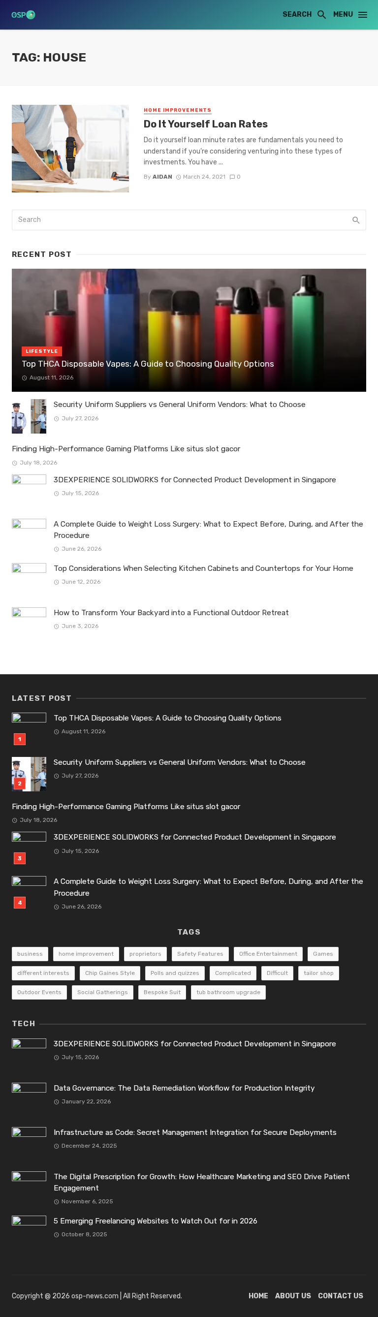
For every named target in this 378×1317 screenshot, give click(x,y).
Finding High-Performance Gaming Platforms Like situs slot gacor (126, 448)
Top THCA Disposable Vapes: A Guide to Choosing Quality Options (148, 364)
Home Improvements (178, 110)
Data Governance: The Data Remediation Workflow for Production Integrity (184, 1088)
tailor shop (319, 973)
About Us (293, 1296)
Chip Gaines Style (110, 973)
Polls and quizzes (175, 973)
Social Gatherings (102, 992)
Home (258, 1296)
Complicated (233, 973)
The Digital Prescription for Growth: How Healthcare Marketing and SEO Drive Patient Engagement (202, 1182)
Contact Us (340, 1296)
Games (323, 953)
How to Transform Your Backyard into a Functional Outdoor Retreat (171, 612)
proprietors (145, 953)
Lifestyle (42, 351)
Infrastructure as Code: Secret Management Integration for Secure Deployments (195, 1132)
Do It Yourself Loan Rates (206, 124)
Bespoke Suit (162, 992)
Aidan (162, 176)
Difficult (277, 973)
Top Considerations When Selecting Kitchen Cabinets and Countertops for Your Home (203, 568)
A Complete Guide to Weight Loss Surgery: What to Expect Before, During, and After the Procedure (208, 530)
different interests (43, 973)
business (30, 953)
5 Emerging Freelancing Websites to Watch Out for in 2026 (155, 1221)
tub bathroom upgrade (228, 992)
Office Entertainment (268, 953)
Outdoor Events (39, 992)
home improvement (86, 953)
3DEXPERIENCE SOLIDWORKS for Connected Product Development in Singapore (195, 479)
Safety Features (200, 953)
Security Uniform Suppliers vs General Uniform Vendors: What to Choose (180, 404)
